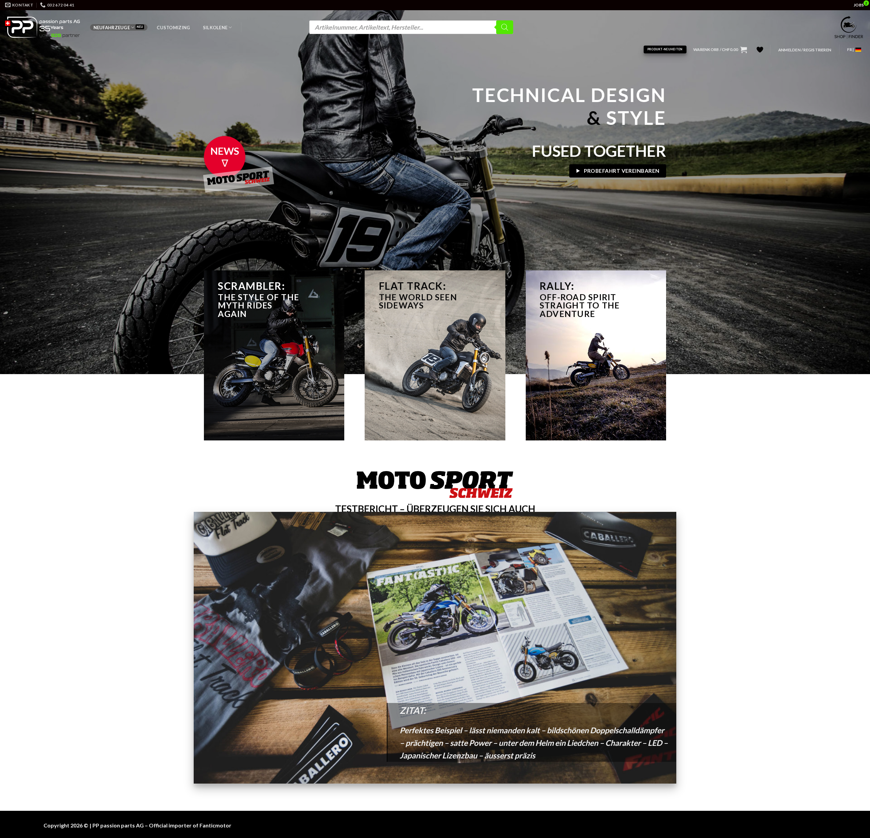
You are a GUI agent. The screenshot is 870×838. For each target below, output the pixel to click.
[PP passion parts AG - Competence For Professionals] (42, 27)
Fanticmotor (215, 825)
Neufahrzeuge (111, 27)
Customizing (173, 27)
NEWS (224, 151)
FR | (850, 49)
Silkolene (215, 27)
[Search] (504, 27)
